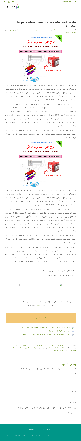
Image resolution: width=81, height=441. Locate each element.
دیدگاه (73, 373)
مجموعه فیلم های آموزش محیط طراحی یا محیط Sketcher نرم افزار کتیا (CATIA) (47, 334)
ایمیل (73, 397)
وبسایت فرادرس (66, 1)
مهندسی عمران (10, 30)
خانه (76, 1)
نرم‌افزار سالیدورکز (58, 351)
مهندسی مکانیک (70, 32)
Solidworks (64, 348)
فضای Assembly (25, 348)
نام (74, 392)
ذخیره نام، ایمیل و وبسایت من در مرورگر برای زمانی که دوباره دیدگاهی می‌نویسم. (45, 408)
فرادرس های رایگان (19, 436)
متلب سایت (32, 30)
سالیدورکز (43, 348)
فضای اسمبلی (68, 351)
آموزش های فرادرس (35, 436)
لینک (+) (39, 306)
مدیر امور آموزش (58, 30)
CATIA (57, 348)
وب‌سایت (72, 402)
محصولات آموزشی (21, 30)
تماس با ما (6, 436)
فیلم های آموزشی (41, 30)
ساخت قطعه (50, 348)
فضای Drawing (14, 348)
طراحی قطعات (35, 348)
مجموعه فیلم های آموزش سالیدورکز (60, 331)
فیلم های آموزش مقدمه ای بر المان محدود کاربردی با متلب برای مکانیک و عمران (46, 327)
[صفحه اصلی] (12, 6)
